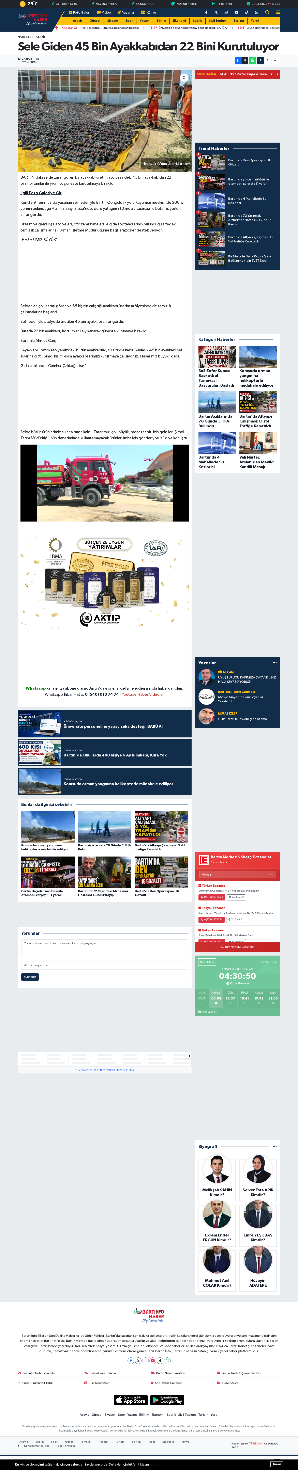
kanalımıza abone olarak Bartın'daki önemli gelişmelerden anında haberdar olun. (115, 688)
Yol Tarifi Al (238, 897)
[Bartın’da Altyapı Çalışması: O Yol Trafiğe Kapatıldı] (161, 826)
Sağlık (197, 20)
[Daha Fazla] (260, 60)
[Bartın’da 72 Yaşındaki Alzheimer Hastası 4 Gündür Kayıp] (104, 872)
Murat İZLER (227, 713)
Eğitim (161, 20)
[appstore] (131, 1400)
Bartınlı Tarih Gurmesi (236, 691)
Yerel (255, 20)
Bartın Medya (67, 1446)
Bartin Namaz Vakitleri (170, 1373)
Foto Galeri (81, 12)
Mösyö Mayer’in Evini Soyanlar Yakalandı (240, 699)
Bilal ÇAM (226, 672)
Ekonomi (179, 20)
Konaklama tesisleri (37, 1446)
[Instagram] (145, 1360)
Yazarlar (128, 12)
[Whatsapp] (167, 1360)
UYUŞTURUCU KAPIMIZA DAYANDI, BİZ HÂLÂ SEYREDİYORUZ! (247, 680)
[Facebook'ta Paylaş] (238, 60)
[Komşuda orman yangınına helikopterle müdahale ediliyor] (48, 826)
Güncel (95, 20)
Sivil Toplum (217, 20)
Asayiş (78, 20)
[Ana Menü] (276, 12)
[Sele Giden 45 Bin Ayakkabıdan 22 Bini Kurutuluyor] (105, 121)
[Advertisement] (104, 274)
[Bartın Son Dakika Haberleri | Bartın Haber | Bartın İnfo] (33, 19)
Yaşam (144, 20)
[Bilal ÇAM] (206, 677)
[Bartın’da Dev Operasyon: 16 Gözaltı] (161, 872)
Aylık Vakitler (209, 1011)
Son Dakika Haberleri (168, 1383)
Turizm (239, 20)
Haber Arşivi (230, 1383)
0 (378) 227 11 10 (213, 919)
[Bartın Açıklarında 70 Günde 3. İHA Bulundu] (104, 826)
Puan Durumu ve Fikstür (38, 1383)
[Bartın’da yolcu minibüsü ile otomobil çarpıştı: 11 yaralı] (48, 872)
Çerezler (157, 1464)
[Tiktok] (160, 1360)
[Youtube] (152, 1360)
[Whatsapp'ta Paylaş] (252, 60)
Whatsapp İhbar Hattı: (82, 694)
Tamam (277, 1464)
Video (106, 12)
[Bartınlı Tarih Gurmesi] (206, 696)
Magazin (168, 1442)
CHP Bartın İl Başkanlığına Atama (242, 719)
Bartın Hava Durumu (103, 1373)
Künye (151, 12)
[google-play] (167, 1400)
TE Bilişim (255, 1443)
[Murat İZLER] (206, 716)
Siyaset (112, 20)
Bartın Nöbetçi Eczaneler (39, 1373)
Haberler (24, 36)
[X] (138, 1360)
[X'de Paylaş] (244, 60)
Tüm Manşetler (99, 1383)
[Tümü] (275, 663)
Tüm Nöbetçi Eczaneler (239, 947)
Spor (129, 20)
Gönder (30, 977)
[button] (272, 74)
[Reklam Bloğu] (104, 581)
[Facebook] (131, 1360)
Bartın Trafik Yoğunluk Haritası (241, 1373)
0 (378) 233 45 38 (213, 897)
